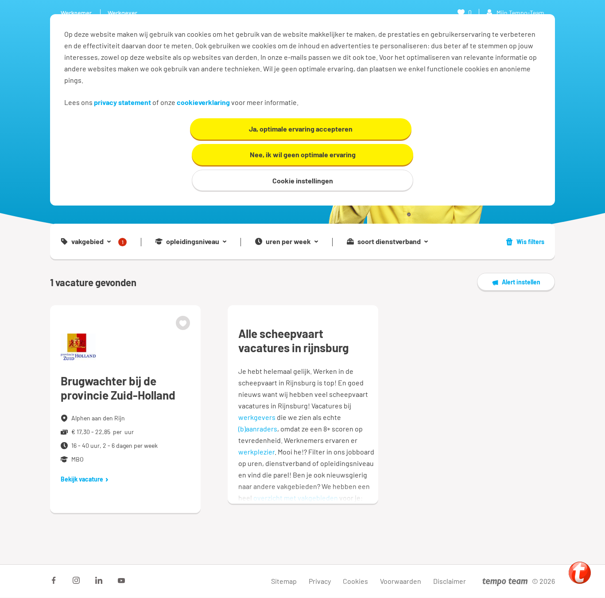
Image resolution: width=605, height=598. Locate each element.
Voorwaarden (400, 581)
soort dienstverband (389, 241)
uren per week (288, 241)
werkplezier (256, 451)
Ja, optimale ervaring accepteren (301, 128)
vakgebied (97, 241)
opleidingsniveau (192, 241)
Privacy (320, 581)
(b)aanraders (257, 428)
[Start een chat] (580, 573)
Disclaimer (449, 581)
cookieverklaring (203, 102)
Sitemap (284, 581)
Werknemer (76, 12)
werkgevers (256, 417)
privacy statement (122, 102)
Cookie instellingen (302, 180)
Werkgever (122, 12)
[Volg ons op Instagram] (76, 580)
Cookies (355, 581)
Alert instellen (521, 282)
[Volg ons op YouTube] (121, 580)
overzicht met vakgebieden (295, 497)
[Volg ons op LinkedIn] (98, 580)
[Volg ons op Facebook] (53, 580)
